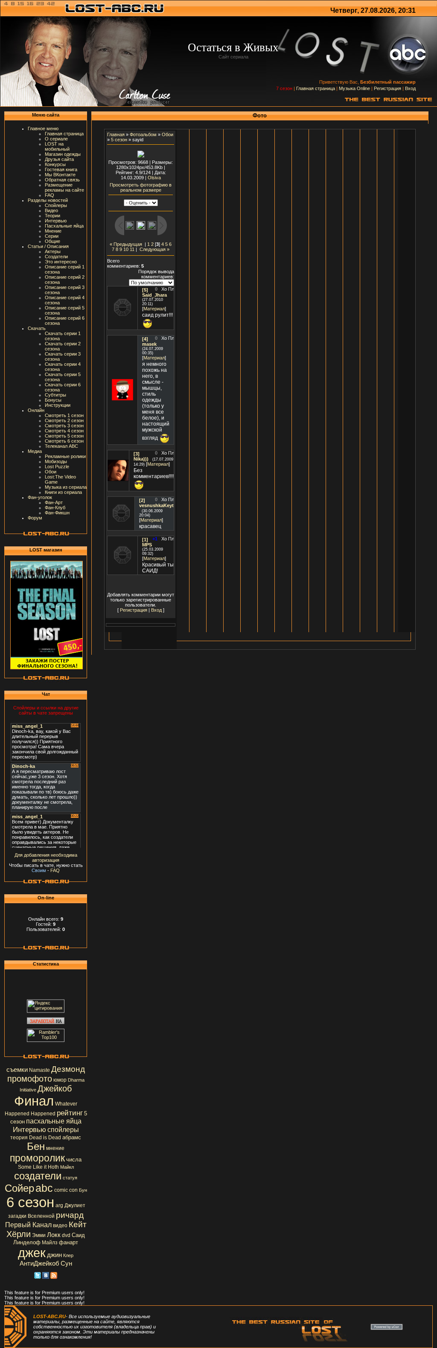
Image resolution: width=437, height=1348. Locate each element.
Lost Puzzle (57, 466)
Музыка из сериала (66, 487)
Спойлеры (56, 205)
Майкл (67, 1167)
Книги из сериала (63, 492)
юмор (60, 1080)
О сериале (56, 138)
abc (44, 1188)
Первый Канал (28, 1224)
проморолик (37, 1158)
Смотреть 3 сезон (64, 425)
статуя (70, 1177)
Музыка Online (354, 88)
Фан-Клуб (55, 507)
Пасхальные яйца (64, 225)
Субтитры (55, 394)
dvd (66, 1235)
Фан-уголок (40, 497)
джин (54, 1255)
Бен (36, 1146)
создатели (37, 1176)
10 (125, 249)
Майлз (50, 1243)
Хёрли (18, 1234)
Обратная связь (62, 179)
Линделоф (27, 1242)
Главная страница (315, 88)
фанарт (68, 1242)
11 (132, 249)
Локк (54, 1234)
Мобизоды (56, 461)
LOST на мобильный (57, 146)
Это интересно (61, 261)
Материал (154, 308)
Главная (116, 134)
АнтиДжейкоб (39, 1263)
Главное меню (43, 128)
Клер (68, 1255)
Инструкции (57, 405)
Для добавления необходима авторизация (46, 857)
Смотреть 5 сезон (64, 435)
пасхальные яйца (54, 1121)
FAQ (49, 195)
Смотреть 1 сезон (64, 415)
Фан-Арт (54, 502)
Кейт (78, 1224)
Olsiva (154, 177)
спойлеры (63, 1129)
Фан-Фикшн (57, 512)
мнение (55, 1148)
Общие (52, 241)
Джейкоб (55, 1088)
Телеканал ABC (61, 446)
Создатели (56, 256)
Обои (50, 471)
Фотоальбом (143, 134)
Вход (410, 88)
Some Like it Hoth (38, 1167)
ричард (70, 1215)
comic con (66, 1190)
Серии (51, 236)
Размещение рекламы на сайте (64, 187)
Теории (52, 215)
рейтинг (70, 1113)
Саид (78, 1235)
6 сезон (30, 1202)
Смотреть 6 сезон (64, 440)
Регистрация (387, 88)
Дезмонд (68, 1069)
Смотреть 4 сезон (64, 430)
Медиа (35, 451)
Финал (34, 1101)
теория (19, 1138)
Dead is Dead (45, 1138)
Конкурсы (55, 164)
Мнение (53, 230)
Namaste (39, 1070)
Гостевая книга (61, 169)
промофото (29, 1078)
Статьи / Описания (48, 246)
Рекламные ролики (65, 456)
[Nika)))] (118, 479)
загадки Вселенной (31, 1216)
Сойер (19, 1188)
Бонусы (53, 400)
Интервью (56, 220)
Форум (35, 517)
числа (74, 1159)
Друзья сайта (59, 159)
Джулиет (74, 1205)
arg (59, 1205)
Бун (83, 1190)
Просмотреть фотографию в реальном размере (141, 187)
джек (32, 1253)
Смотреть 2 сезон (64, 420)
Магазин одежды (63, 154)
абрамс (71, 1137)
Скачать (37, 328)
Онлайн (36, 410)
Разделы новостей (48, 200)
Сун (66, 1263)
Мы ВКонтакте (60, 174)
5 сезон (119, 139)
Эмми (39, 1235)
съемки (17, 1069)
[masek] (122, 398)
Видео (51, 210)
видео (60, 1225)
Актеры (53, 251)
